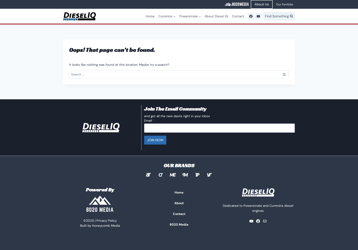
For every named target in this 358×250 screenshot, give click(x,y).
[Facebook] (251, 16)
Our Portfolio (284, 4)
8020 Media (179, 224)
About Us (262, 4)
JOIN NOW (155, 140)
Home (150, 16)
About (179, 203)
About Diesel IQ (216, 16)
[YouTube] (258, 16)
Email (149, 120)
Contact (238, 16)
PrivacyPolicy (106, 221)
